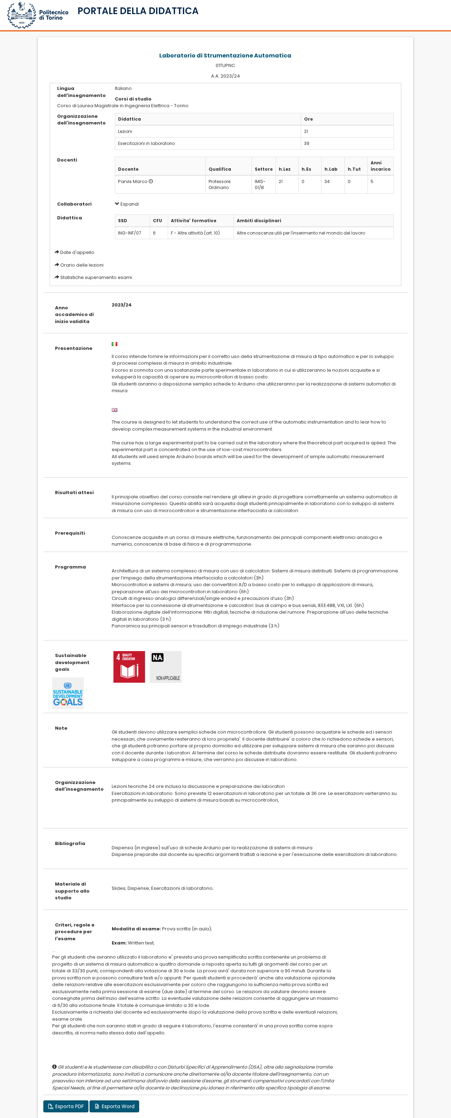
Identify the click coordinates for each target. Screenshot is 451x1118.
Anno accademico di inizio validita (74, 314)
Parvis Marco (133, 181)
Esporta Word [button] (117, 1106)
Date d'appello (77, 252)
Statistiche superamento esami (96, 277)
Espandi (129, 204)
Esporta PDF (69, 1106)
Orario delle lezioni (82, 265)
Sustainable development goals (72, 662)
